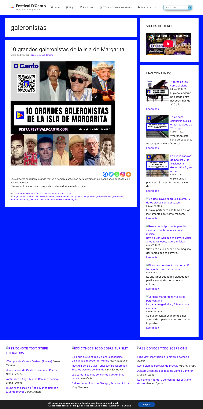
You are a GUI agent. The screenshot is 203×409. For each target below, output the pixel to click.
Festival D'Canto (31, 6)
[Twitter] (111, 174)
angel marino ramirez (24, 196)
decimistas (40, 196)
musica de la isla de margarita (64, 199)
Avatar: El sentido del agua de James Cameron (165, 370)
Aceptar (146, 404)
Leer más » (152, 108)
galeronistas (117, 196)
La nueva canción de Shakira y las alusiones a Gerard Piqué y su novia (181, 163)
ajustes (127, 406)
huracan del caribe (19, 199)
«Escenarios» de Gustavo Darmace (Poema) (32, 370)
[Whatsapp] (116, 174)
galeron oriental (103, 196)
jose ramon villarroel (39, 199)
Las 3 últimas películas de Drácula (157, 365)
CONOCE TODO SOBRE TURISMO (104, 348)
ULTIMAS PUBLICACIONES (58, 193)
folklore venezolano (64, 196)
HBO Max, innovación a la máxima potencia (163, 356)
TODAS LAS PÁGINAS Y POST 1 (29, 193)
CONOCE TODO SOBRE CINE (166, 348)
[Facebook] (105, 174)
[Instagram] (122, 174)
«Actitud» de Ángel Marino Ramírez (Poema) (32, 379)
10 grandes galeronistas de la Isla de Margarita (67, 49)
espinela (50, 196)
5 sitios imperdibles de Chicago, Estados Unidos (100, 383)
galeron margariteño (85, 196)
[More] (128, 174)
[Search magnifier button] (190, 7)
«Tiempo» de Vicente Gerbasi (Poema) (29, 361)
